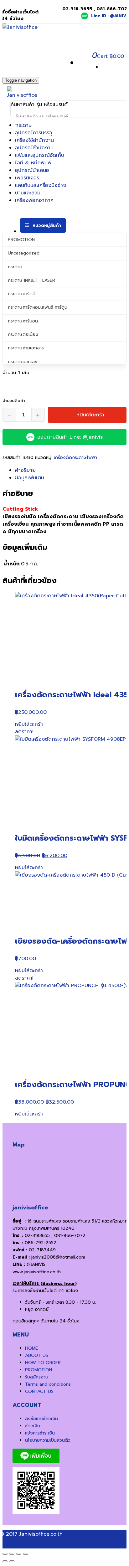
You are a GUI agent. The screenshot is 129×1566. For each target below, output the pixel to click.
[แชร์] (18, 1554)
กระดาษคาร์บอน (23, 321)
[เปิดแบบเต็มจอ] (11, 1554)
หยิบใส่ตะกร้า (90, 415)
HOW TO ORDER (43, 1362)
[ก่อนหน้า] (5, 1561)
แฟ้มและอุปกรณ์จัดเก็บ (39, 155)
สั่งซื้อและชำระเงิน (41, 1418)
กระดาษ (23, 125)
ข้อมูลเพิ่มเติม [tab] (29, 478)
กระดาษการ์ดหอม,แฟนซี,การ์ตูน (37, 307)
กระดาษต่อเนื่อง (23, 334)
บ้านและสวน (27, 193)
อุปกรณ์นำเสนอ (32, 170)
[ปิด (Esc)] (25, 1554)
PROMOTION (21, 239)
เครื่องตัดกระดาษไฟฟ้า (75, 457)
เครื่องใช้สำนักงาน (34, 140)
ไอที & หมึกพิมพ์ (33, 163)
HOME (31, 1348)
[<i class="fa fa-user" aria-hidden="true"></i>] (80, 63)
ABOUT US (36, 1355)
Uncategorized (23, 253)
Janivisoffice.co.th (41, 1534)
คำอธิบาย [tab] (25, 470)
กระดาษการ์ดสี (21, 294)
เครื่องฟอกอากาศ (34, 200)
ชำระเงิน (32, 1426)
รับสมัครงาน (36, 1377)
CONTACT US (39, 1391)
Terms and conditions (48, 1384)
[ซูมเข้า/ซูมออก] (5, 1554)
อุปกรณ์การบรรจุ (33, 133)
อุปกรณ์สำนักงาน (34, 148)
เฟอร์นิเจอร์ (27, 178)
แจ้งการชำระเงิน (40, 1433)
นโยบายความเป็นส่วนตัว (47, 1440)
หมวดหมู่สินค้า (47, 225)
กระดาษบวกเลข (22, 361)
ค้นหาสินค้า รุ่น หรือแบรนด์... (40, 104)
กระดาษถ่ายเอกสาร (26, 348)
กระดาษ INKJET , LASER (31, 280)
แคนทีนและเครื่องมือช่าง (40, 185)
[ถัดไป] (11, 1561)
